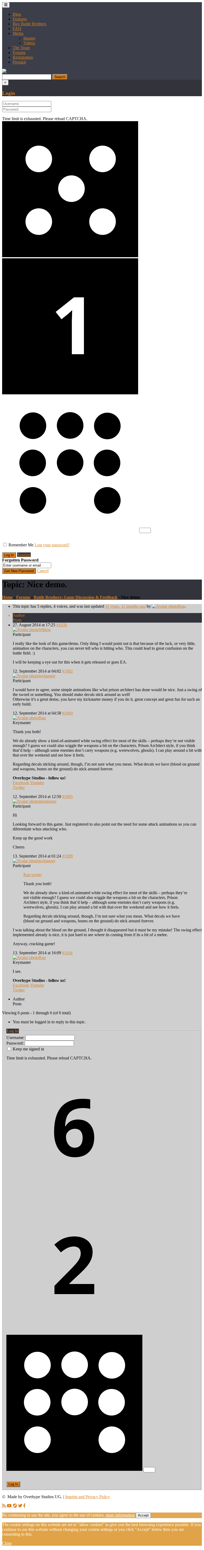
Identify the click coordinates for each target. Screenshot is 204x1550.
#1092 (67, 671)
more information (120, 1515)
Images (29, 38)
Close (7, 1543)
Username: (16, 1037)
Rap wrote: (32, 874)
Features (20, 19)
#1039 (61, 625)
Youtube (37, 782)
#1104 (67, 953)
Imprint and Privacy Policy (87, 1496)
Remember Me (20, 545)
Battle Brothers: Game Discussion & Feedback (75, 597)
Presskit (19, 62)
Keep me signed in (28, 1049)
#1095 (67, 796)
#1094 (67, 713)
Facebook (21, 782)
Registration (23, 57)
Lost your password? (52, 545)
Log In (13, 1484)
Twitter (19, 787)
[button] (4, 71)
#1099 (67, 856)
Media (18, 33)
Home (7, 597)
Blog (17, 14)
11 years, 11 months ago (125, 606)
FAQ (17, 28)
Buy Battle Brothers (29, 24)
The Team (21, 47)
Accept (143, 1515)
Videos (29, 43)
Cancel (43, 570)
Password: (15, 1043)
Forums (19, 52)
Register (24, 554)
